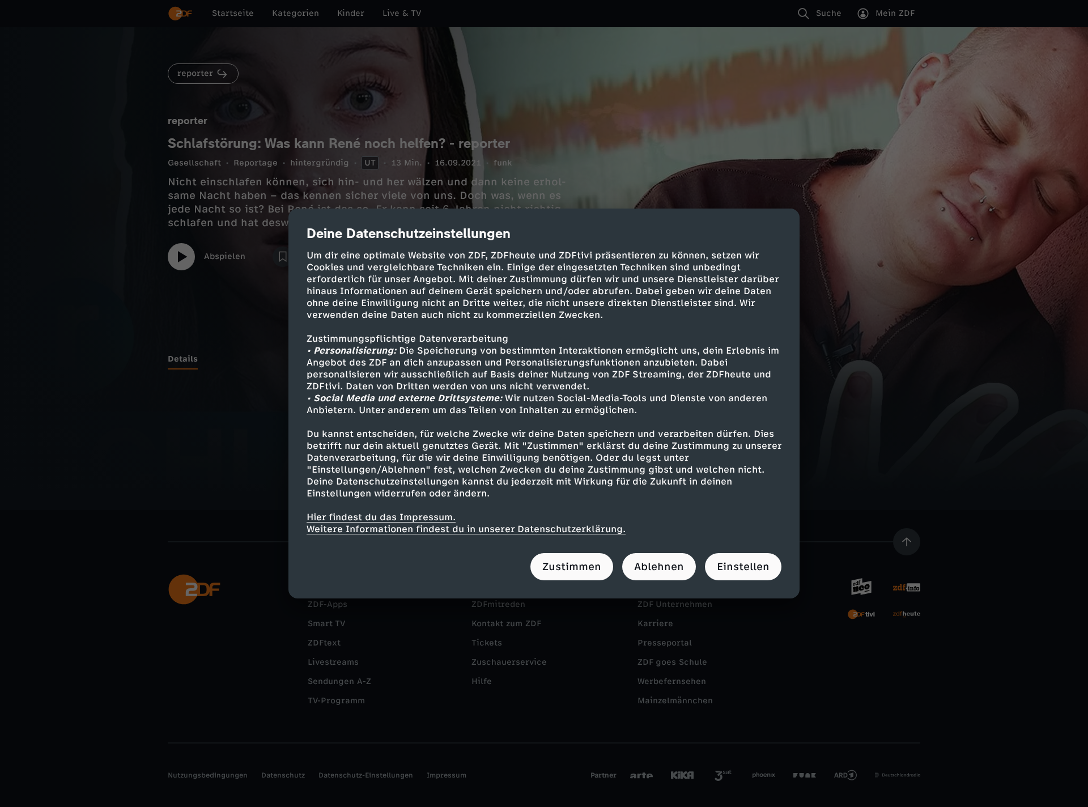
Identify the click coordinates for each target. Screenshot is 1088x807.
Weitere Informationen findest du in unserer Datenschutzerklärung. (466, 529)
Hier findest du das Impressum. (381, 517)
